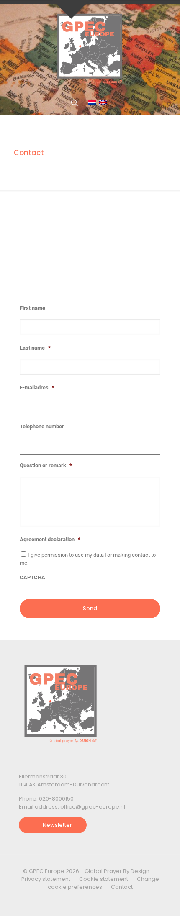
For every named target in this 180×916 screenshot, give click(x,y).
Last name (35, 348)
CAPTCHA (32, 577)
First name (32, 308)
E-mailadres (37, 387)
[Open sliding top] (71, 9)
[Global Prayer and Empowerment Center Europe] (90, 47)
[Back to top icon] (156, 899)
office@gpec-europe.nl (73, 277)
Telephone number (42, 426)
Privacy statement (45, 879)
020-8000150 (56, 799)
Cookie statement (103, 879)
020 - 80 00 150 (60, 258)
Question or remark (46, 465)
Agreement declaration (50, 539)
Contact (122, 887)
